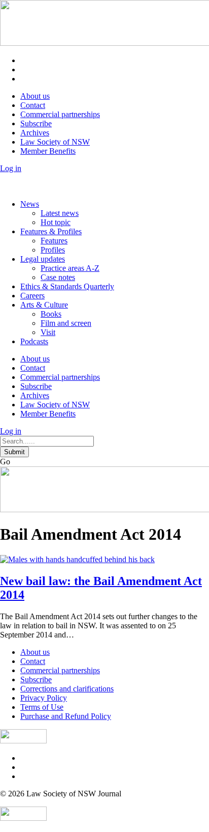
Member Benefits (48, 151)
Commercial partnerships (60, 114)
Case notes (58, 277)
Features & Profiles (51, 231)
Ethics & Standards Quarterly (67, 286)
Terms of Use (41, 707)
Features (54, 240)
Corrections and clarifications (67, 688)
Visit (48, 332)
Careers (32, 295)
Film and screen (66, 323)
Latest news (60, 213)
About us (35, 96)
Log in (10, 168)
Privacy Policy (43, 698)
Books (51, 314)
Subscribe (36, 123)
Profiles (53, 249)
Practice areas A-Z (70, 268)
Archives (34, 132)
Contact (32, 105)
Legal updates (42, 259)
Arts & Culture (44, 304)
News (29, 204)
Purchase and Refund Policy (65, 716)
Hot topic (56, 222)
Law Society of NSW (55, 141)
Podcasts (34, 341)
